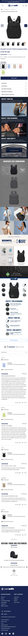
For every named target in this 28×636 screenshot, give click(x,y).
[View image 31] (18, 44)
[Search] (23, 5)
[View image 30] (13, 44)
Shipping (16, 598)
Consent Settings (4, 630)
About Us (3, 597)
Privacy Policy (4, 621)
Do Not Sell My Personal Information (8, 626)
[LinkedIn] (13, 633)
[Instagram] (6, 633)
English (5, 614)
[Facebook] (2, 633)
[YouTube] (9, 633)
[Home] (1, 9)
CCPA (2, 623)
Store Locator (17, 602)
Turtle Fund (3, 604)
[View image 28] (3, 44)
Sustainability (4, 602)
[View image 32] (23, 44)
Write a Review (14, 340)
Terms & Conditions (5, 619)
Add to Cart (14, 78)
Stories (2, 598)
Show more (13, 539)
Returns (15, 600)
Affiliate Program (4, 605)
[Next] (26, 567)
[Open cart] (26, 5)
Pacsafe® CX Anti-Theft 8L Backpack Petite (16, 364)
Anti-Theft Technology (5, 600)
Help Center (16, 597)
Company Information (5, 628)
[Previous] (1, 567)
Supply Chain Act (4, 625)
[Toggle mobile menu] (2, 5)
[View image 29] (8, 44)
